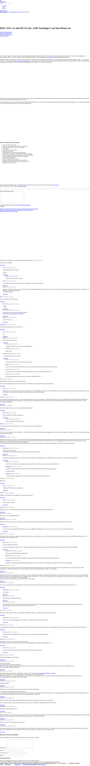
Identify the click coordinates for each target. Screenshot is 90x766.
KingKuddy (2, 324)
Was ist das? (56, 185)
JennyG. (7, 364)
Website (2, 755)
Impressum (8, 764)
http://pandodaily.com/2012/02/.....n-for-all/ (45, 673)
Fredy (7, 461)
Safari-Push (25, 764)
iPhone (6, 211)
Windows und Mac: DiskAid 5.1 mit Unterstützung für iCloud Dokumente (16, 210)
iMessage (2, 211)
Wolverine (2, 706)
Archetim (8, 473)
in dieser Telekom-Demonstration (20, 61)
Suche (4, 8)
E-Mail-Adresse (4, 752)
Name (2, 750)
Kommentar (3, 747)
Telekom (16, 211)
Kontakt (4, 5)
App (4, 7)
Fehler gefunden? (22, 186)
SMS (12, 211)
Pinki (7, 276)
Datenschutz (18, 764)
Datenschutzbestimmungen (23, 205)
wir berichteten (49, 57)
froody (1, 423)
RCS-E (9, 211)
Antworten (2, 265)
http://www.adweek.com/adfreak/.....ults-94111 (13, 313)
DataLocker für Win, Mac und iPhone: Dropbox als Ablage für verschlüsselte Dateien (19, 208)
